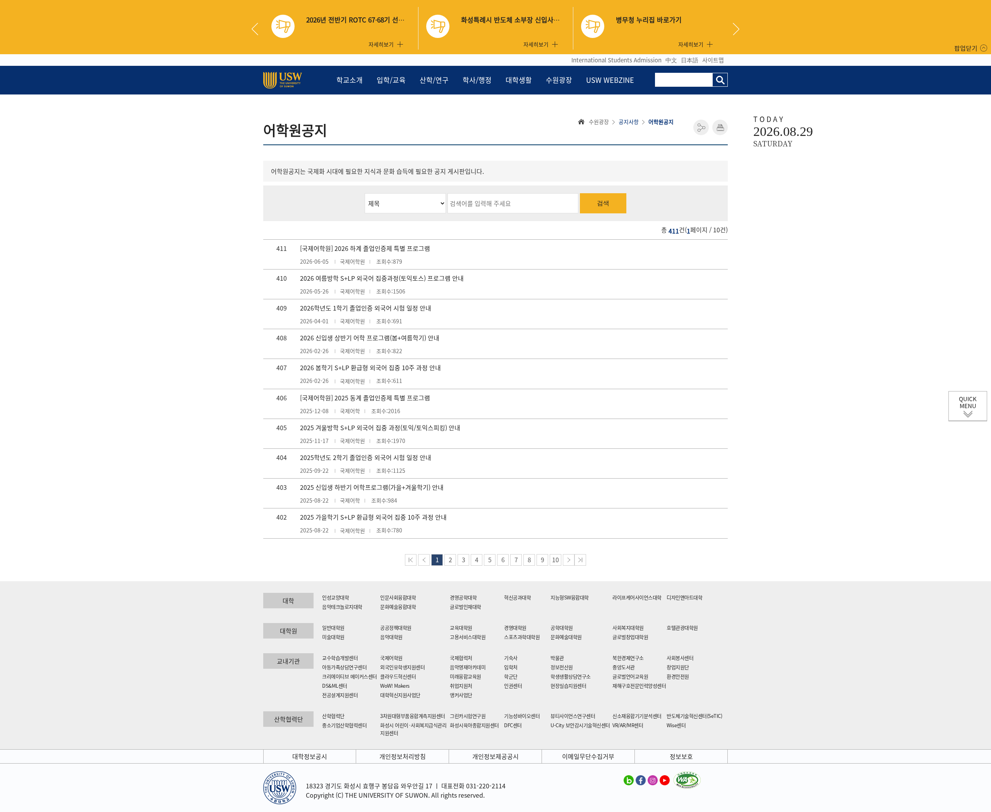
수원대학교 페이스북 (641, 780)
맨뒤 (580, 560)
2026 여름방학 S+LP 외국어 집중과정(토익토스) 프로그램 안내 (382, 278)
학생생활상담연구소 (570, 676)
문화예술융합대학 (398, 606)
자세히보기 (381, 44)
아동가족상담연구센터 (344, 667)
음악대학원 (391, 636)
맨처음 (411, 560)
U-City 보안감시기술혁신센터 (580, 725)
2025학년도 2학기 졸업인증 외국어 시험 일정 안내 (365, 457)
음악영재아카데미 (467, 667)
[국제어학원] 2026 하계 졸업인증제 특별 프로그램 (365, 248)
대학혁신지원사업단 (400, 695)
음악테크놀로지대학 (342, 606)
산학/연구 (434, 80)
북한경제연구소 (628, 657)
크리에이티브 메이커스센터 (349, 676)
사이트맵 (713, 60)
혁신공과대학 (517, 597)
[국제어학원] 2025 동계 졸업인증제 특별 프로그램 (365, 397)
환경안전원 (678, 676)
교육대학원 (461, 627)
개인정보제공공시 (495, 756)
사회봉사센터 (680, 657)
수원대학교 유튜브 (665, 780)
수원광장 (559, 80)
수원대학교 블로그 (629, 780)
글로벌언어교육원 (630, 676)
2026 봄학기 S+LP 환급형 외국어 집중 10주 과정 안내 (370, 367)
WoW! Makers (395, 685)
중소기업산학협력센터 (344, 725)
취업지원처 (461, 685)
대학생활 (519, 80)
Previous (258, 29)
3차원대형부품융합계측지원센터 (412, 715)
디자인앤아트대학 (684, 597)
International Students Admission (616, 60)
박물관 (557, 657)
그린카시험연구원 (467, 715)
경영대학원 (515, 627)
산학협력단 (333, 715)
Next (736, 29)
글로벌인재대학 (465, 606)
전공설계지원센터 (340, 695)
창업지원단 (678, 667)
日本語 (689, 60)
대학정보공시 (309, 756)
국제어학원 (391, 657)
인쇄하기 (720, 127)
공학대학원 (561, 627)
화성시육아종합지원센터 (474, 725)
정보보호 (681, 756)
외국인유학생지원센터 (402, 667)
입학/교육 (391, 80)
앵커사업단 (461, 695)
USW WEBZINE (610, 80)
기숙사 (511, 657)
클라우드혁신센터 (398, 676)
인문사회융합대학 (398, 597)
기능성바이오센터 (522, 715)
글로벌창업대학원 (630, 636)
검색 (603, 203)
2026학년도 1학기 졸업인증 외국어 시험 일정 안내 (365, 307)
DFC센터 (513, 725)
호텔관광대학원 (682, 627)
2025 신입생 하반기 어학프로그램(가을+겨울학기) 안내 (372, 487)
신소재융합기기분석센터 (637, 715)
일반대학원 (333, 627)
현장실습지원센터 (568, 685)
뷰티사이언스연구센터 (572, 715)
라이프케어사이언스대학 (637, 597)
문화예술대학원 (566, 636)
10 (555, 559)
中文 (671, 60)
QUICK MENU (968, 402)
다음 (568, 560)
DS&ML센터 (334, 685)
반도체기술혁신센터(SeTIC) (694, 715)
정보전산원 (561, 667)
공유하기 (701, 127)
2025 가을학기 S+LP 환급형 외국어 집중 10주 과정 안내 (373, 517)
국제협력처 (461, 657)
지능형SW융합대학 (569, 597)
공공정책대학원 (395, 627)
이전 (424, 560)
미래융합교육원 (465, 676)
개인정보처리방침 (402, 756)
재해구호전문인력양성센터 (639, 685)
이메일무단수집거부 (588, 756)
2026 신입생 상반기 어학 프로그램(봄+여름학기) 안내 (369, 337)
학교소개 (349, 80)
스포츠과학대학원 (522, 636)
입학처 (511, 667)
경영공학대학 (463, 597)
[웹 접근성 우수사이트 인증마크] (687, 776)
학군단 (511, 676)
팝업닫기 (965, 48)
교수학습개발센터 (340, 657)
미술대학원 (333, 636)
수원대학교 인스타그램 (653, 780)
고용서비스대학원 (467, 636)
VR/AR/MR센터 (627, 725)
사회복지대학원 (628, 627)
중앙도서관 (623, 667)
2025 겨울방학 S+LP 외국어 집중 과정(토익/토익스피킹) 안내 (380, 427)
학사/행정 (477, 80)
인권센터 (513, 685)
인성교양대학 (335, 597)
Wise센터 (676, 725)
